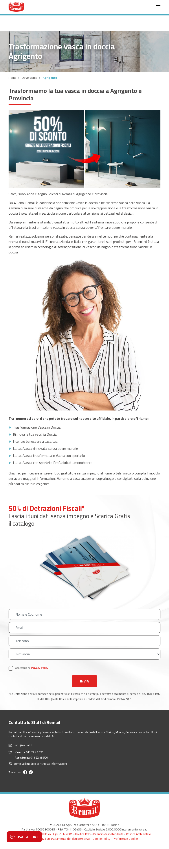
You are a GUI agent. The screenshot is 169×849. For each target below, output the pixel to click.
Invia (84, 681)
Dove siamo (29, 78)
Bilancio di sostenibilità (108, 834)
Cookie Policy (101, 839)
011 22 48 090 (29, 752)
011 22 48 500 (31, 757)
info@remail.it (23, 745)
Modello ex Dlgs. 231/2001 (55, 834)
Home (13, 78)
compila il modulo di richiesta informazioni (40, 764)
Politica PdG (83, 834)
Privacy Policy (39, 667)
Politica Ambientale (138, 834)
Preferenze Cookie (125, 839)
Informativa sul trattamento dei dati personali (60, 839)
